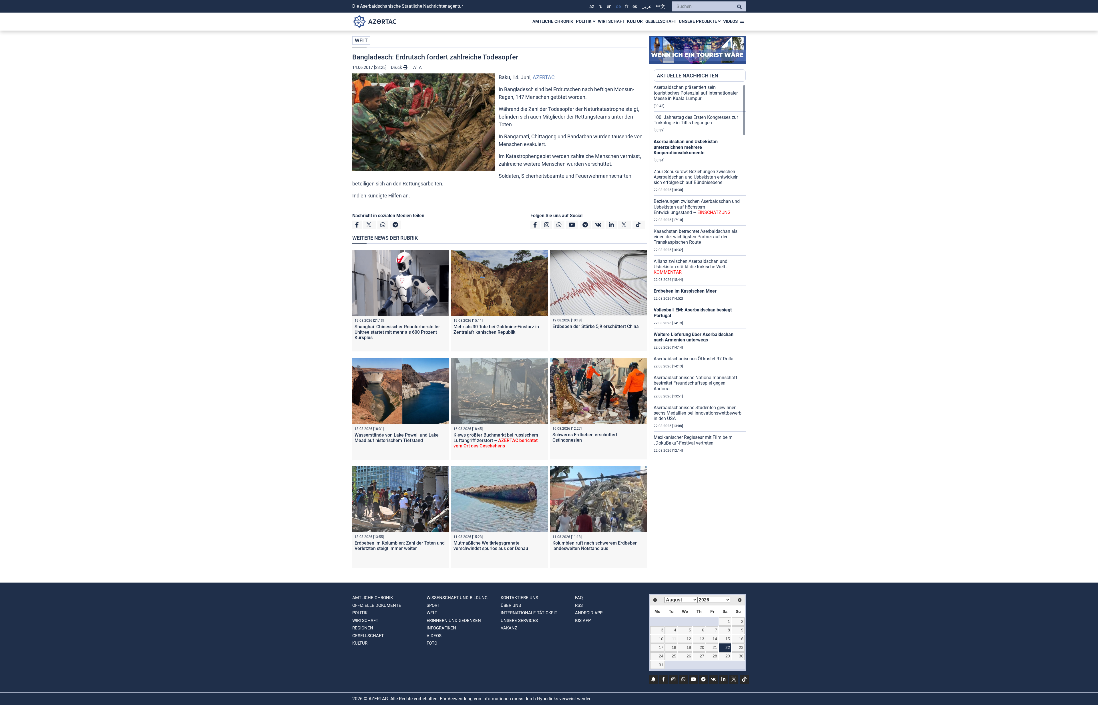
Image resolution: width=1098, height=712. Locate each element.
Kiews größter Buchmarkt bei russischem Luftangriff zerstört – (495, 440)
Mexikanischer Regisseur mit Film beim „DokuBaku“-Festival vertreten (693, 440)
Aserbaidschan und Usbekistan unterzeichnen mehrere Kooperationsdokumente (686, 147)
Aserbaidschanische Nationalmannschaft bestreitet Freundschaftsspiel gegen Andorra (695, 383)
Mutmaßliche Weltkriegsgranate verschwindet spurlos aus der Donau (490, 545)
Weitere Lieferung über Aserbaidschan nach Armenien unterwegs (693, 337)
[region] (700, 270)
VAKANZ (509, 628)
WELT (361, 40)
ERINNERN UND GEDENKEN (454, 620)
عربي (646, 6)
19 (689, 647)
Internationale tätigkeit (529, 612)
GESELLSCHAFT (660, 21)
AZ (591, 6)
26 (689, 656)
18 (674, 647)
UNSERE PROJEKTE (698, 21)
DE (618, 6)
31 (661, 665)
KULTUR (635, 21)
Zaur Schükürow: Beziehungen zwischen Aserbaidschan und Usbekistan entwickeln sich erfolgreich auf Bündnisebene (696, 177)
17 (661, 647)
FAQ (579, 597)
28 (715, 656)
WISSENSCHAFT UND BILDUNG (457, 597)
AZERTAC (544, 77)
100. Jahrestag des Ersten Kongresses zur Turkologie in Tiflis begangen (696, 120)
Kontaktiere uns (519, 597)
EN (609, 6)
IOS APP (583, 620)
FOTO (432, 643)
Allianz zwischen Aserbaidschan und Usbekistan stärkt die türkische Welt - (690, 267)
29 (727, 656)
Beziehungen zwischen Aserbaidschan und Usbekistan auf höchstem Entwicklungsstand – (697, 207)
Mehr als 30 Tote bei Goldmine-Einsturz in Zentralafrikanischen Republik (496, 329)
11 (674, 639)
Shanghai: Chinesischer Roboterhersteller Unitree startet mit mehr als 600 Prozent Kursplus (397, 332)
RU (600, 6)
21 (715, 647)
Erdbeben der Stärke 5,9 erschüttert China (595, 326)
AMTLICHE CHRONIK (552, 21)
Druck (397, 67)
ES (634, 6)
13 (702, 639)
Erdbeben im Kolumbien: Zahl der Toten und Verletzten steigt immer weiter (400, 545)
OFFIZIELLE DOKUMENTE (376, 605)
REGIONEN (362, 628)
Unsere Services (519, 620)
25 (674, 656)
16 (741, 639)
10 (661, 639)
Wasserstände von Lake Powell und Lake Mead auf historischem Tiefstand (397, 437)
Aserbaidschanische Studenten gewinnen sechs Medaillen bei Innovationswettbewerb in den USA (697, 413)
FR (626, 6)
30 (741, 656)
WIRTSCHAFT (611, 21)
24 (661, 656)
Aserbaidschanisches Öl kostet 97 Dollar (694, 358)
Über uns (511, 605)
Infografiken (441, 628)
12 (689, 639)
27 (702, 656)
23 (741, 647)
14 (715, 639)
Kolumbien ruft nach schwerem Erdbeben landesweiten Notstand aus (595, 545)
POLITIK (584, 21)
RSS (579, 605)
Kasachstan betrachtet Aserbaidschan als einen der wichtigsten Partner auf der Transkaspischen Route (695, 237)
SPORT (433, 605)
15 (727, 639)
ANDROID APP (588, 612)
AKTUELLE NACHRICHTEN (687, 76)
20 (702, 647)
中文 (660, 6)
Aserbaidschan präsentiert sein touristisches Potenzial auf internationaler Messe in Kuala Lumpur (696, 93)
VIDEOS (730, 21)
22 (727, 647)
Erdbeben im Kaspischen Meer (685, 291)
